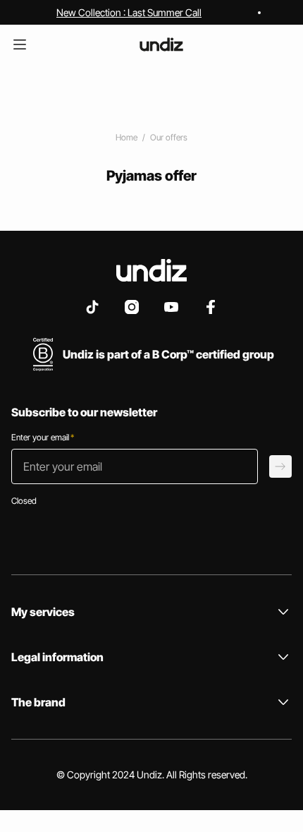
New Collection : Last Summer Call (129, 12)
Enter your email (42, 437)
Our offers (168, 137)
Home (126, 137)
